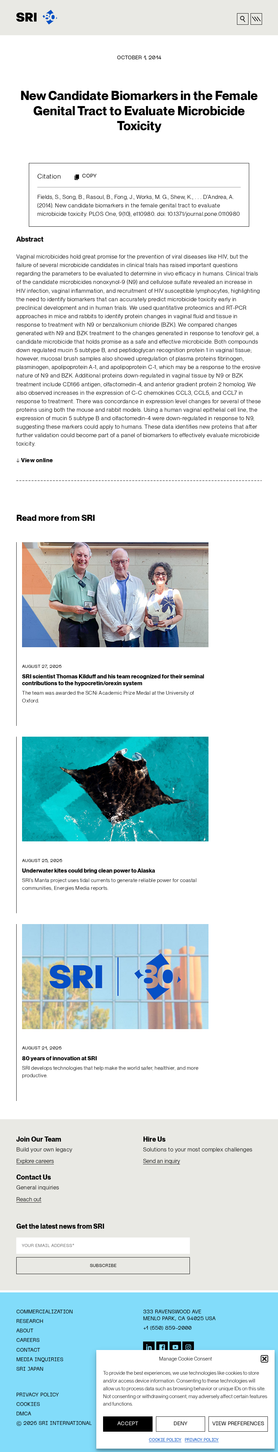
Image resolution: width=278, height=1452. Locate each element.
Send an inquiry (161, 1161)
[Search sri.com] (242, 19)
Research (29, 1321)
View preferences (238, 1424)
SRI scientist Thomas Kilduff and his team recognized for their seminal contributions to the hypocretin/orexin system (113, 680)
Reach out (28, 1199)
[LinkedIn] (149, 1347)
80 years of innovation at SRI (59, 1058)
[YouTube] (175, 1347)
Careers (28, 1340)
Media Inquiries (39, 1359)
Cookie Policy (165, 1440)
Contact (28, 1350)
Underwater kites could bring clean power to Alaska (88, 870)
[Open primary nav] (256, 19)
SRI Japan (29, 1369)
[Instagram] (188, 1347)
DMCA (23, 1414)
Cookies (28, 1404)
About (25, 1331)
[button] (264, 1358)
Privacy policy (202, 1440)
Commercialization (44, 1312)
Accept (127, 1424)
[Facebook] (162, 1347)
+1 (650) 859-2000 (167, 1328)
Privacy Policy (37, 1395)
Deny (180, 1424)
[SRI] (36, 17)
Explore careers (35, 1161)
